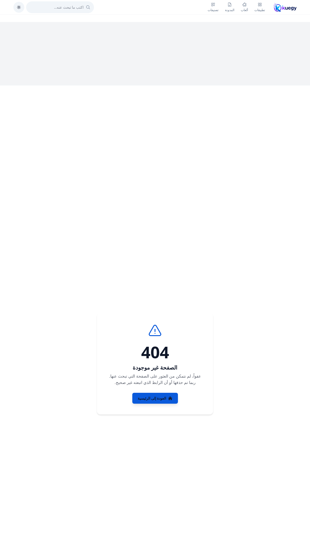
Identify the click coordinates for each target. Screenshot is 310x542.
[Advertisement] (155, 53)
